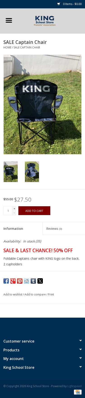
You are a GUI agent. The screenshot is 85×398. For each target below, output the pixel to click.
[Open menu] (9, 20)
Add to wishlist (13, 294)
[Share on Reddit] (26, 281)
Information (13, 228)
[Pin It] (19, 281)
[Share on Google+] (13, 281)
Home (7, 47)
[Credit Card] (77, 392)
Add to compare (35, 294)
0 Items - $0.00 (72, 4)
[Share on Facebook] (6, 281)
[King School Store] (51, 20)
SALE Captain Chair (27, 47)
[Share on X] (40, 281)
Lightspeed (74, 386)
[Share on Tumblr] (33, 281)
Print (51, 294)
